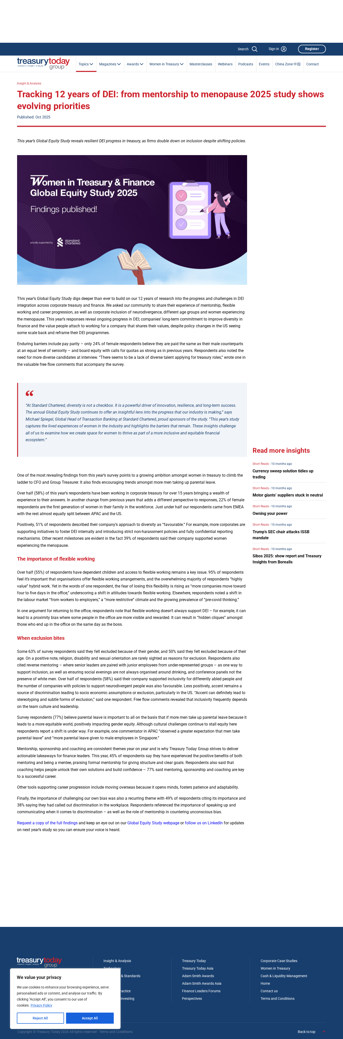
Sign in (274, 49)
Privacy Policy (41, 1005)
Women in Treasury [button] (164, 64)
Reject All (40, 1018)
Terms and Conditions (278, 999)
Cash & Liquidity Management (284, 976)
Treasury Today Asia (197, 968)
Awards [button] (133, 64)
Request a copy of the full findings (47, 823)
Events (264, 64)
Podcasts (245, 64)
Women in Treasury (275, 968)
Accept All (90, 1018)
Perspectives (192, 999)
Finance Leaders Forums (201, 991)
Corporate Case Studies (279, 961)
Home (265, 983)
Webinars (225, 64)
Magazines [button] (108, 64)
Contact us (269, 991)
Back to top (307, 1032)
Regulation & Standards (121, 976)
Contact (312, 64)
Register (312, 49)
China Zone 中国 (288, 64)
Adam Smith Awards (198, 976)
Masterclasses (201, 64)
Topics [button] (84, 64)
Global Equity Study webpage (153, 823)
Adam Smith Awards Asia (201, 983)
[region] (65, 998)
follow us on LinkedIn (204, 823)
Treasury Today (194, 961)
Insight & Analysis (29, 83)
